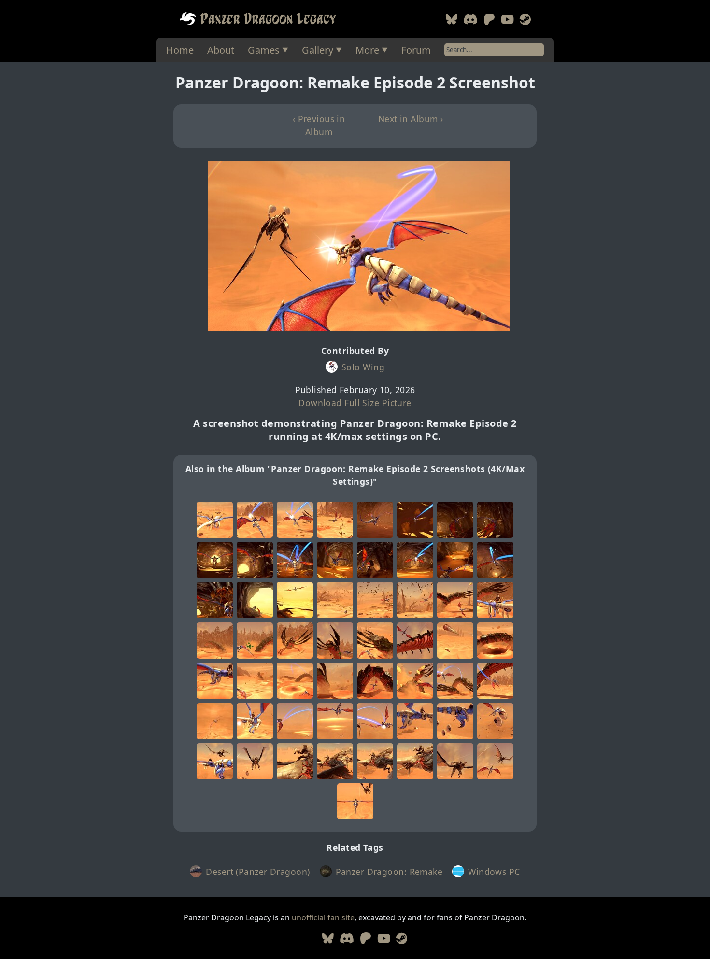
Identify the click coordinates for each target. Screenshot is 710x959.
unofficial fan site (323, 917)
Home (180, 49)
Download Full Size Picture (354, 403)
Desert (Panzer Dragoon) (258, 871)
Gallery (317, 49)
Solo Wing (362, 367)
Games (264, 49)
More (367, 49)
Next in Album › (410, 119)
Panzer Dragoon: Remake (389, 871)
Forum (416, 49)
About (220, 49)
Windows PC (494, 871)
